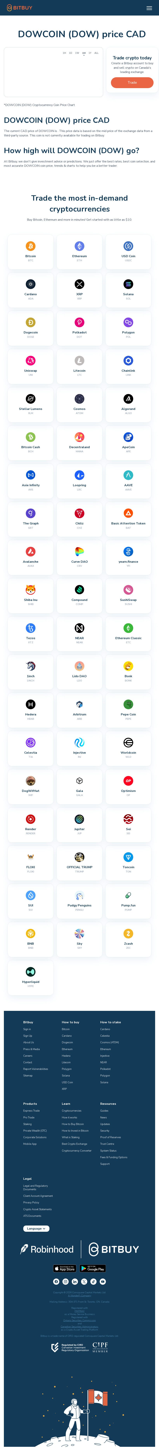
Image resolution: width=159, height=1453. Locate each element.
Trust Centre (107, 1144)
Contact (27, 1062)
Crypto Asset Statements (37, 1209)
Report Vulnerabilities (35, 1069)
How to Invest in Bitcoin (75, 1131)
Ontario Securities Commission (79, 1320)
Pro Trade (28, 1117)
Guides (104, 1111)
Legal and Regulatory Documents (35, 1187)
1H (64, 53)
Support (105, 1164)
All (96, 53)
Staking (27, 1124)
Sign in (27, 1029)
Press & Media (31, 1049)
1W (77, 53)
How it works (69, 1117)
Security (104, 1131)
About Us (28, 1042)
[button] (147, 8)
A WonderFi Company (79, 1295)
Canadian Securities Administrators (79, 1326)
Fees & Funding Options (113, 1157)
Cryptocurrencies (71, 1111)
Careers (27, 1056)
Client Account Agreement (38, 1196)
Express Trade (31, 1111)
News (103, 1117)
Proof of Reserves (110, 1137)
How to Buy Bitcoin (73, 1124)
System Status (108, 1151)
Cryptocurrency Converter (77, 1151)
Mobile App (30, 1144)
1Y (90, 53)
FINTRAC (80, 1311)
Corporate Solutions (35, 1137)
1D (70, 53)
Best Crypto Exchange (74, 1144)
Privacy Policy (31, 1202)
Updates (105, 1124)
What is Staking (71, 1137)
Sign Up (27, 1036)
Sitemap (28, 1075)
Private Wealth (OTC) (35, 1131)
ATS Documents (32, 1216)
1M (84, 53)
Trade (132, 82)
